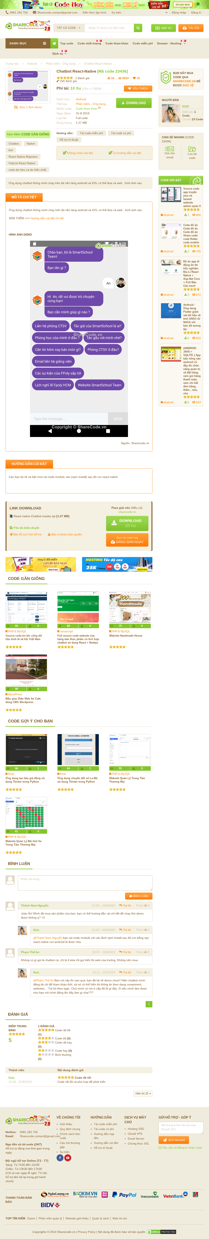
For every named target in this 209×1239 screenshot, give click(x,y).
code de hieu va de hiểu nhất (27, 169)
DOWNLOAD (135, 103)
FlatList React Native (22, 163)
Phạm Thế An (30, 952)
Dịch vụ (57, 53)
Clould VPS (135, 1133)
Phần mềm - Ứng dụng (91, 104)
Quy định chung (70, 1129)
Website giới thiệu (77, 1218)
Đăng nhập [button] (179, 12)
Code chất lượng (89, 43)
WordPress (15, 694)
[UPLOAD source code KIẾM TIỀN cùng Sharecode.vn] (104, 4)
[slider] (65, 77)
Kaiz (36, 929)
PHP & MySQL (17, 631)
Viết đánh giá (68, 81)
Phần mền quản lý (50, 1218)
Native (31, 143)
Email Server (136, 1138)
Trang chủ (12, 63)
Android (81, 99)
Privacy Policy (87, 1231)
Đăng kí (196, 12)
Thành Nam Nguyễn (35, 905)
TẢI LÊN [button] (193, 28)
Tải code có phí (121, 133)
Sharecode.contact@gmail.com (57, 12)
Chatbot (14, 143)
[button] (127, 523)
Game (31, 1218)
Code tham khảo (117, 43)
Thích (139, 905)
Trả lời (127, 905)
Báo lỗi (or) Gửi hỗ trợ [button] (27, 534)
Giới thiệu (66, 1124)
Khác (11, 773)
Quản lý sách (100, 1218)
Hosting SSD (136, 1128)
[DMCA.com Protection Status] (161, 1231)
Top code (66, 43)
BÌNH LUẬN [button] (140, 896)
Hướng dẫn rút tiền (106, 1143)
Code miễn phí (143, 43)
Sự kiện (116, 12)
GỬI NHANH (176, 1140)
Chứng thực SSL (138, 1143)
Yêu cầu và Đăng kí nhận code (181, 1147)
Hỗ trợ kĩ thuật (69, 139)
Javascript (66, 631)
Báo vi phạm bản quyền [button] (66, 534)
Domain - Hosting (169, 43)
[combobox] (69, 26)
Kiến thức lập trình (94, 12)
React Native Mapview (23, 156)
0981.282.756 (19, 12)
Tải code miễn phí (91, 133)
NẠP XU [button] (166, 28)
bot (11, 150)
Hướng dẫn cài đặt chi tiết (47, 218)
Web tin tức (119, 1218)
